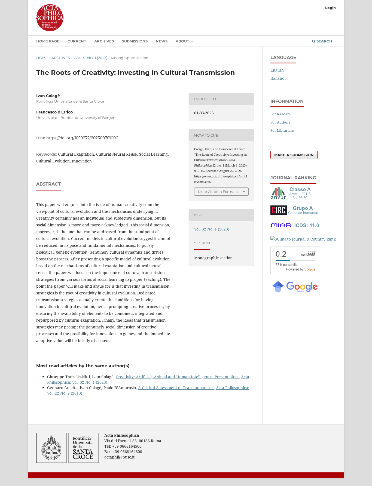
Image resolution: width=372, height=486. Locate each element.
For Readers (280, 114)
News (161, 41)
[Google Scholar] (294, 291)
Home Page (47, 41)
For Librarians (282, 130)
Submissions (135, 41)
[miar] (294, 228)
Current (77, 41)
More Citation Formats (217, 191)
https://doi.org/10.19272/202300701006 (82, 138)
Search (323, 41)
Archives (104, 41)
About (183, 41)
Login (330, 7)
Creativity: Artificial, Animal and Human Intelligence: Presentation (177, 376)
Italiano (277, 78)
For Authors (280, 122)
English (277, 70)
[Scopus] (295, 272)
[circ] (294, 213)
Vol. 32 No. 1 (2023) (90, 58)
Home (42, 58)
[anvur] (292, 198)
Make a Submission (294, 155)
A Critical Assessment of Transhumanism (176, 387)
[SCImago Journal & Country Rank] (303, 239)
